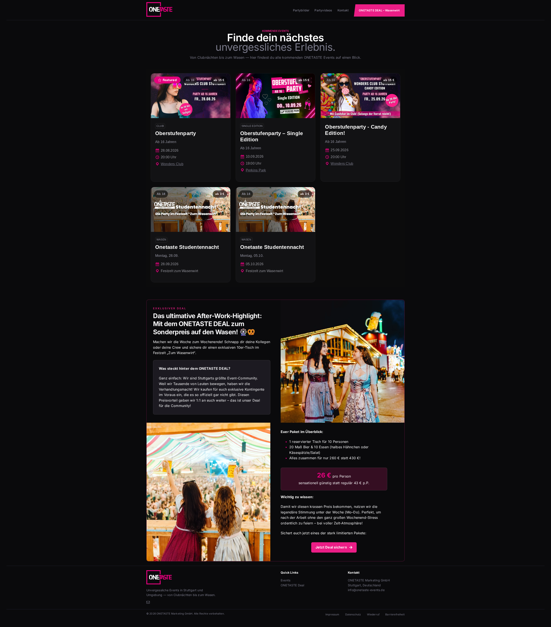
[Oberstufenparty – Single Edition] (275, 127)
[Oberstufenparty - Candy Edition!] (360, 127)
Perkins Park (256, 170)
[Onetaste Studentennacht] (190, 234)
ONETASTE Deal (292, 585)
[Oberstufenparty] (190, 127)
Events (285, 580)
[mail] (148, 602)
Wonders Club (172, 164)
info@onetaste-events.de (366, 590)
